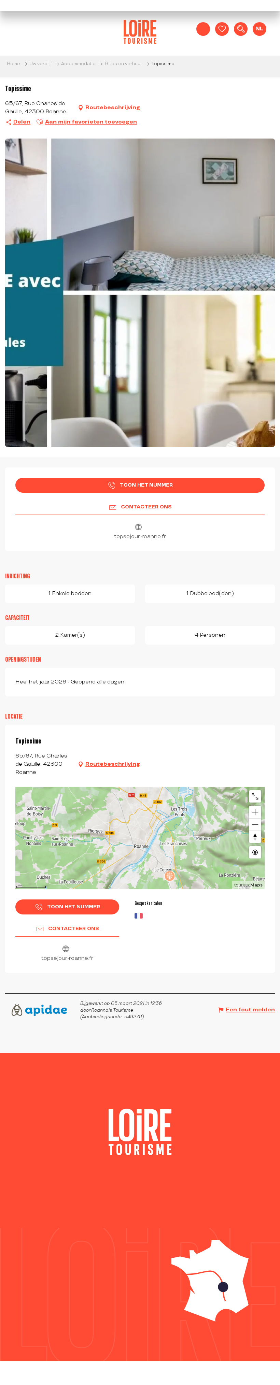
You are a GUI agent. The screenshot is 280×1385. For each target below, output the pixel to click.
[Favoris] (222, 29)
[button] (241, 29)
